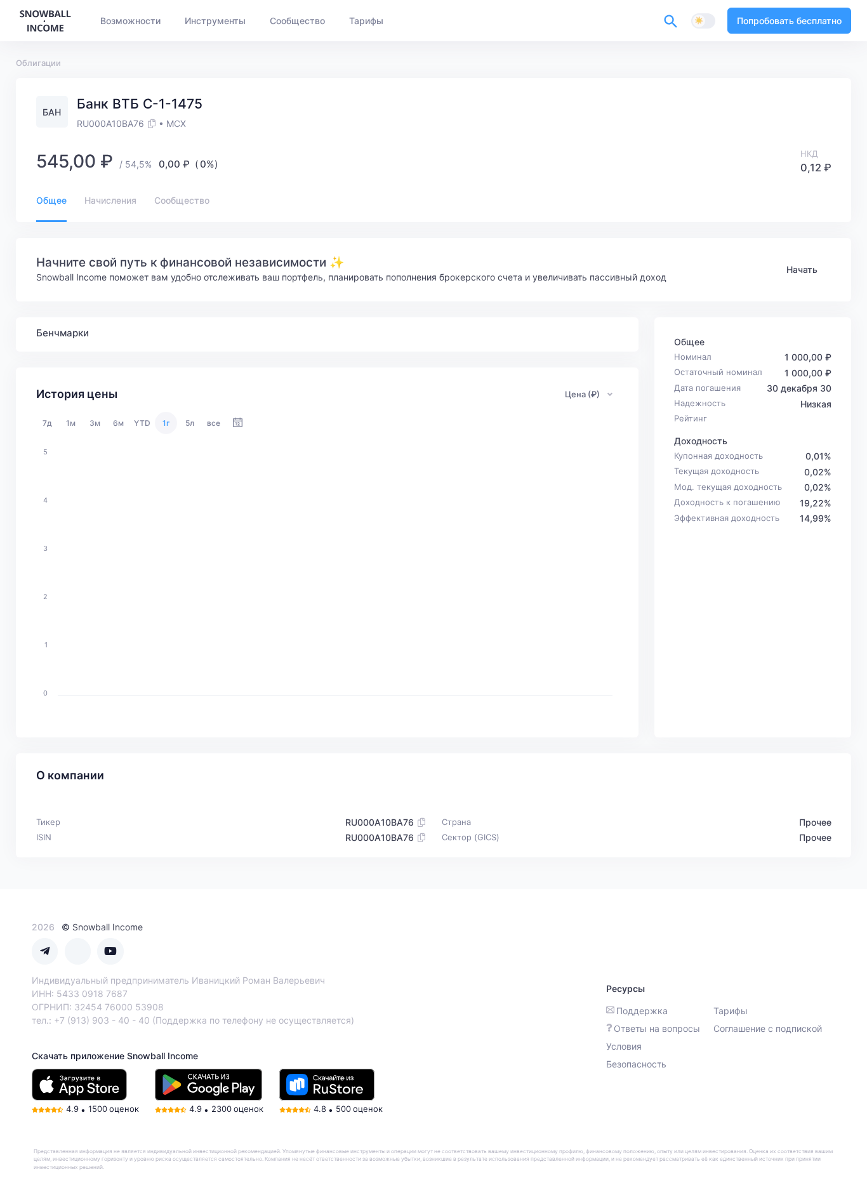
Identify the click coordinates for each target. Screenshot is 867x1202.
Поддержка (642, 1010)
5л (189, 423)
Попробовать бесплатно (789, 20)
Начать (801, 269)
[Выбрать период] (238, 423)
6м (118, 423)
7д (47, 423)
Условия (624, 1046)
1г (166, 423)
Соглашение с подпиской (767, 1028)
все (213, 423)
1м (71, 423)
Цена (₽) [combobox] (582, 394)
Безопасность (636, 1064)
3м (94, 423)
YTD (142, 423)
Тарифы (730, 1010)
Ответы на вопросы (657, 1028)
